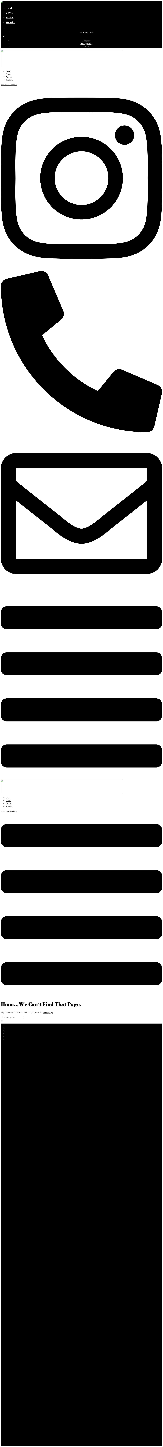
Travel (86, 46)
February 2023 (86, 32)
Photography (86, 43)
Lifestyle (86, 40)
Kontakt (10, 22)
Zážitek (9, 17)
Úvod (9, 8)
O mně (9, 12)
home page (48, 1012)
